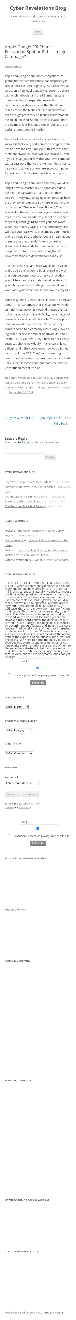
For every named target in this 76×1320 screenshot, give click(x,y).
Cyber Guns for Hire (19, 418)
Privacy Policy (24, 807)
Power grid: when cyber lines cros (25, 501)
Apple (8, 382)
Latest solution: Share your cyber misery (42, 550)
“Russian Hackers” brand (33, 555)
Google (29, 387)
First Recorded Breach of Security (25, 506)
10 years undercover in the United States (30, 487)
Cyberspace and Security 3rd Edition (27, 496)
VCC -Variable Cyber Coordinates (48, 560)
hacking (39, 387)
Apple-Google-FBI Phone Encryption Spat (38, 382)
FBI (22, 387)
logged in (28, 442)
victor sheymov (14, 540)
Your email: (11, 777)
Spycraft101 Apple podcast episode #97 (29, 482)
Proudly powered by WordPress (23, 1312)
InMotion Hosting (53, 1312)
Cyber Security (44, 378)
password (52, 387)
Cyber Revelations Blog (38, 8)
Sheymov (65, 387)
